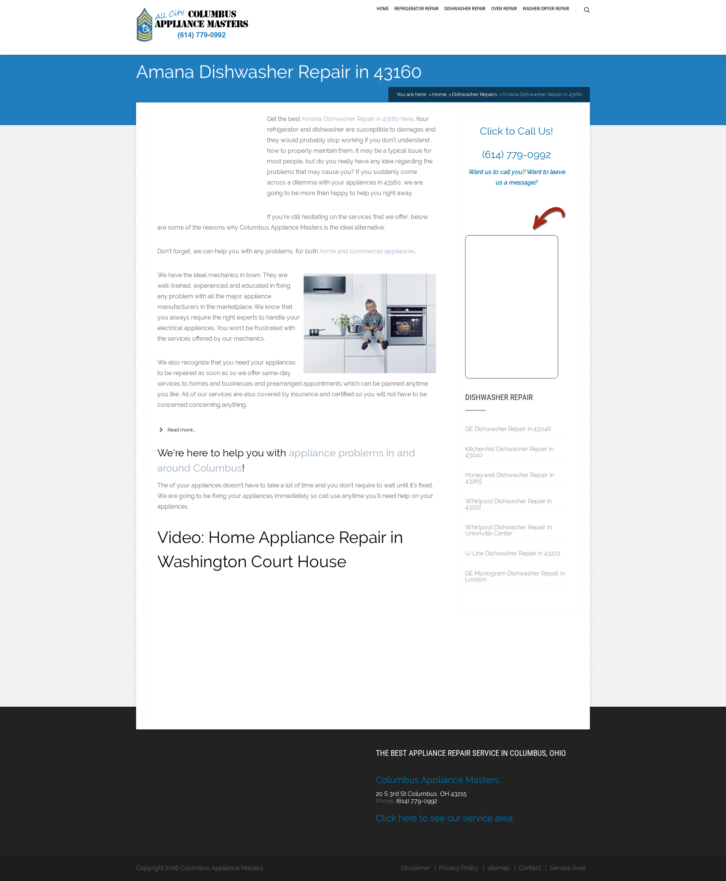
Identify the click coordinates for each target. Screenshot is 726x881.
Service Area (567, 868)
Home (383, 8)
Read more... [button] (181, 430)
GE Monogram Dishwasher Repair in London (515, 576)
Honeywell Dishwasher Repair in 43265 (509, 478)
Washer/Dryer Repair (546, 8)
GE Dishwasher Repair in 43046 (508, 428)
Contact (530, 868)
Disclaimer (415, 868)
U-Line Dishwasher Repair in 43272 (512, 553)
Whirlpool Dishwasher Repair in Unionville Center (508, 530)
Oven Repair (504, 8)
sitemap (498, 868)
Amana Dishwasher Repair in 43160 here (357, 119)
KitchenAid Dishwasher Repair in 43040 (509, 451)
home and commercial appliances (367, 251)
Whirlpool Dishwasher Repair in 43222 (508, 504)
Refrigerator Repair (416, 8)
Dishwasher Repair (465, 8)
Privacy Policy (458, 868)
